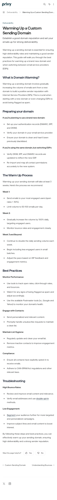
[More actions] (53, 4)
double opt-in (42, 398)
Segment (11, 415)
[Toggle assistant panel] (49, 4)
